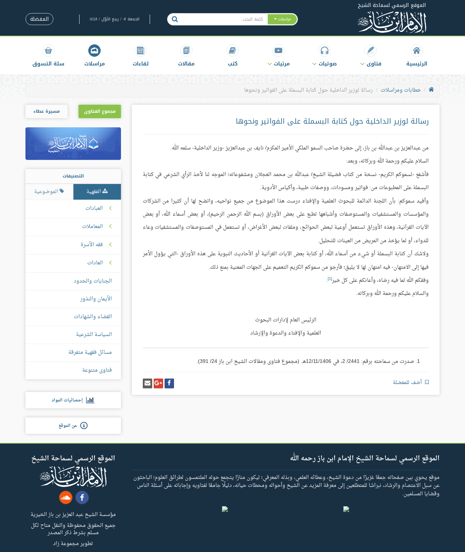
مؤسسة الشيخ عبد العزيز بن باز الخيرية (73, 514)
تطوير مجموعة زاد (73, 543)
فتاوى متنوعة (97, 370)
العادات (95, 263)
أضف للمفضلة (408, 383)
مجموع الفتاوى (100, 111)
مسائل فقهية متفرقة (90, 352)
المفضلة (39, 19)
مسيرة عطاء (46, 111)
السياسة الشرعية (94, 335)
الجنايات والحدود (93, 281)
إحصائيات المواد (69, 400)
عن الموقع (69, 426)
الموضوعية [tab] (47, 192)
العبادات (94, 208)
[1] (330, 279)
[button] (371, 55)
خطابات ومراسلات (401, 90)
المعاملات (92, 227)
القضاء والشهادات (93, 317)
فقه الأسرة (92, 245)
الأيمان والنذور (96, 299)
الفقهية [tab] (94, 192)
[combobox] (224, 19)
